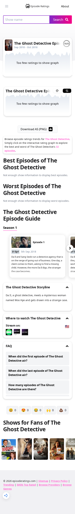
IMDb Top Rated (26, 484)
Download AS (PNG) (34, 129)
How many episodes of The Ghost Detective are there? (31, 387)
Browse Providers (49, 484)
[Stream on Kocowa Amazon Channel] (18, 332)
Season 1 (10, 227)
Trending (8, 484)
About (65, 6)
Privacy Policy (59, 481)
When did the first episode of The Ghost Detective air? (35, 358)
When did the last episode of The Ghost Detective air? (35, 373)
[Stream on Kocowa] (26, 332)
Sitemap (43, 481)
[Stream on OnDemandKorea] (10, 332)
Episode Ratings (40, 6)
